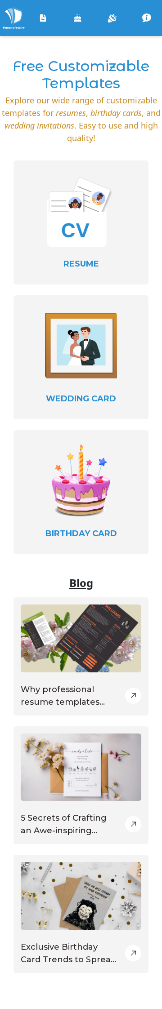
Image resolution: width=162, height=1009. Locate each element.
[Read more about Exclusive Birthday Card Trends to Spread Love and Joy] (133, 953)
